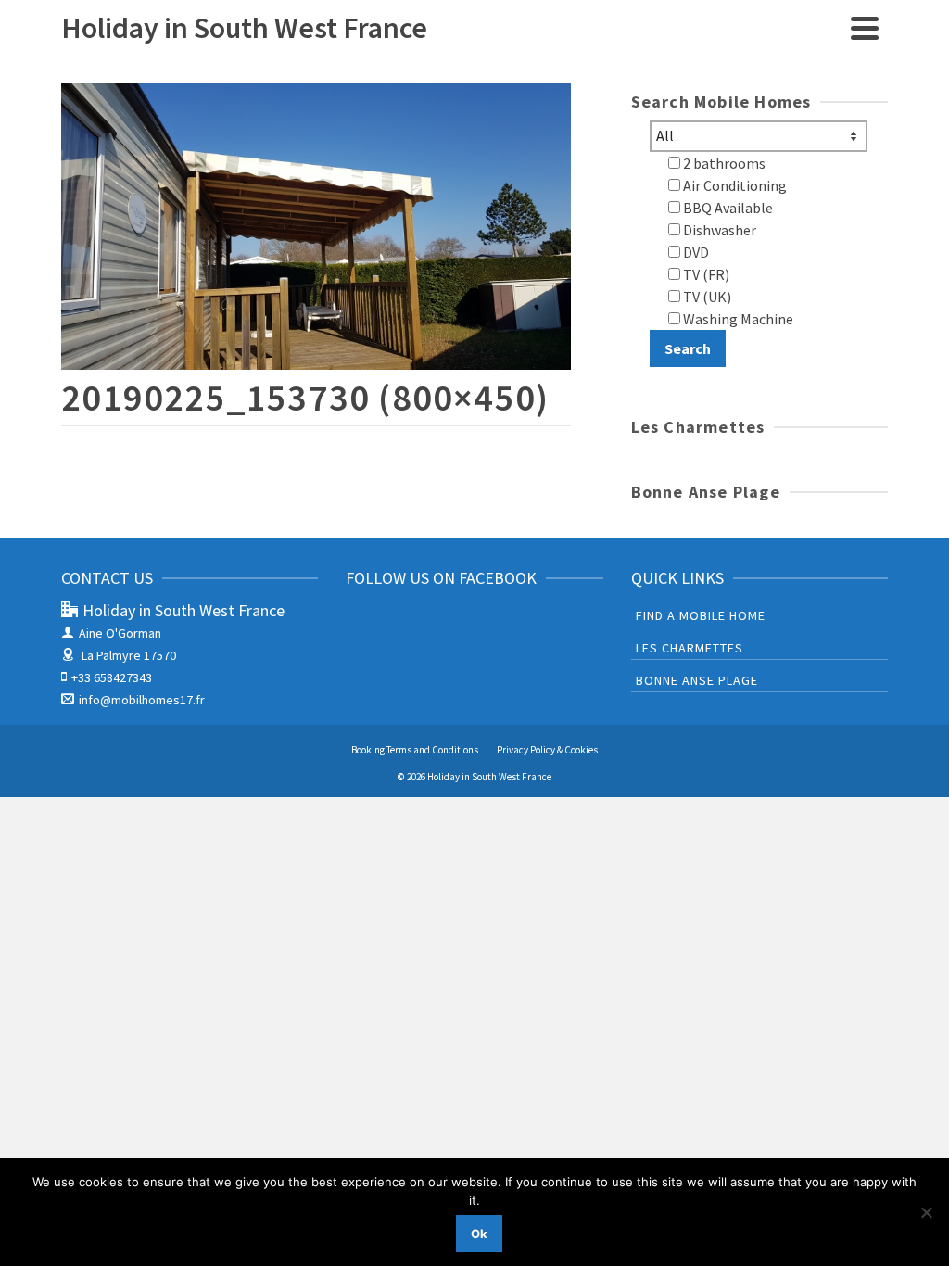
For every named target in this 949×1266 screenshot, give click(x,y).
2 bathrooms (723, 163)
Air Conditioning (733, 185)
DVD (694, 252)
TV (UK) (705, 296)
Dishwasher (718, 230)
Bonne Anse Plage (697, 680)
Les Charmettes (689, 647)
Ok (479, 1233)
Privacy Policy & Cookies (547, 749)
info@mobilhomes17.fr (142, 699)
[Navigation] (864, 28)
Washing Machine (736, 319)
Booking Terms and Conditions (414, 749)
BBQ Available (726, 207)
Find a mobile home (701, 615)
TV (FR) (704, 274)
